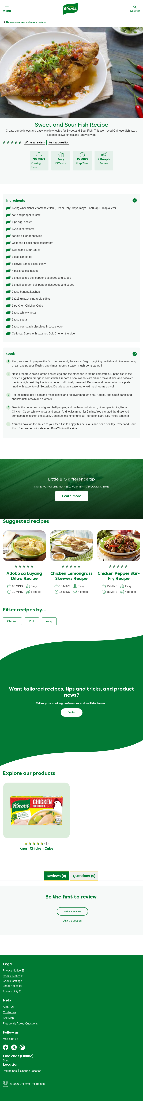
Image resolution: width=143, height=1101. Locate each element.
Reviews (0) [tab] (56, 876)
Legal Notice (10, 985)
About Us (8, 1006)
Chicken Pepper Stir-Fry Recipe (119, 576)
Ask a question (72, 920)
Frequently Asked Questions (20, 1023)
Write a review (72, 911)
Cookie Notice (11, 976)
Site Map (8, 1017)
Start (6, 1060)
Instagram (22, 1047)
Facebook (5, 1047)
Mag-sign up (10, 1038)
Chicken (12, 621)
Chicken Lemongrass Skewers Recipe (71, 576)
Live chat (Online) (18, 1056)
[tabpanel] (71, 912)
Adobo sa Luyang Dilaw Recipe (24, 576)
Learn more (71, 496)
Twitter (14, 1047)
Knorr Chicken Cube (36, 848)
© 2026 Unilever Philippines (27, 1083)
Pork (32, 621)
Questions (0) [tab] (84, 876)
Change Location (30, 1070)
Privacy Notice (12, 970)
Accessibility (10, 991)
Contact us (9, 1012)
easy (49, 621)
